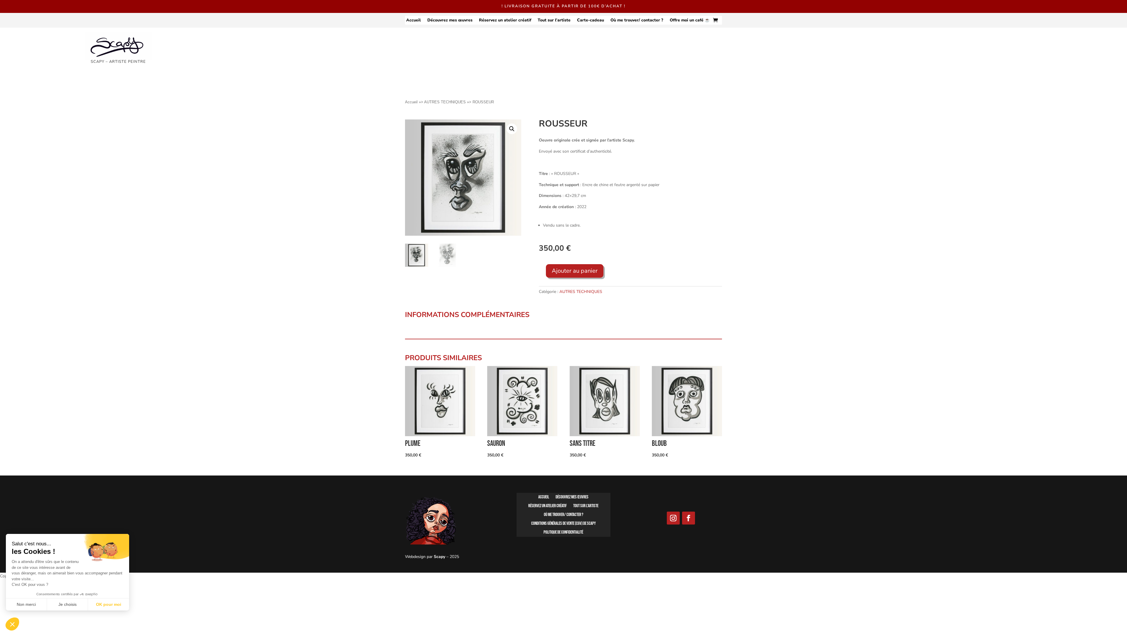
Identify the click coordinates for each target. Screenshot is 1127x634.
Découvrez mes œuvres (450, 20)
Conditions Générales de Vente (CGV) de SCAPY (563, 524)
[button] (512, 129)
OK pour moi (108, 604)
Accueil (413, 20)
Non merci (26, 604)
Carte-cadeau (590, 20)
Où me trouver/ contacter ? (636, 20)
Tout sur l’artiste (554, 20)
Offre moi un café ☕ (690, 20)
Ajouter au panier (575, 271)
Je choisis (67, 604)
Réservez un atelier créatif (505, 20)
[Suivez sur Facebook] (688, 518)
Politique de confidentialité (563, 532)
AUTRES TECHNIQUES (445, 102)
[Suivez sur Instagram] (673, 518)
